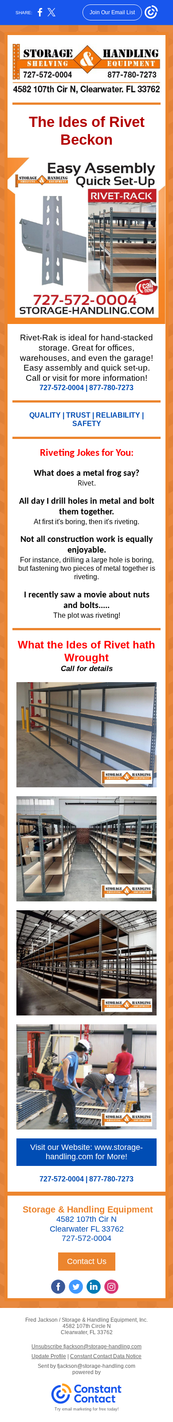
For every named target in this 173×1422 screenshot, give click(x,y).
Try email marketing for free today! (87, 1409)
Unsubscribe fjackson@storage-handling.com (86, 1346)
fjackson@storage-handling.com (96, 1366)
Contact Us (86, 1261)
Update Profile (48, 1356)
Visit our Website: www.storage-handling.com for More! (86, 1152)
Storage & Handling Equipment (86, 1209)
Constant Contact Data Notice (106, 1356)
